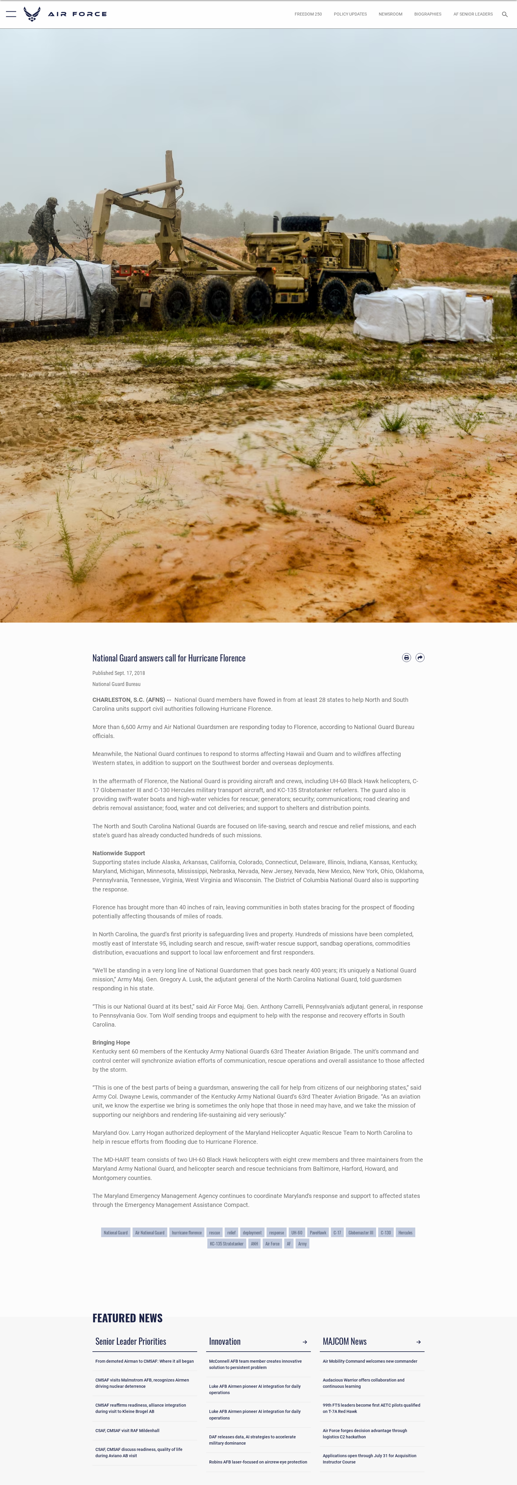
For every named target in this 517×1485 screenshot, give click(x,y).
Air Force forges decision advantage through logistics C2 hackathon (365, 1433)
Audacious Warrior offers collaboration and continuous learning (364, 1383)
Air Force (272, 1243)
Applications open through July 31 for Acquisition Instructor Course (369, 1458)
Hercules (406, 1232)
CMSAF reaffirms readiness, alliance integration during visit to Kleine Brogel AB (140, 1408)
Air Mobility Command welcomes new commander (370, 1361)
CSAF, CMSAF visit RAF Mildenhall (127, 1430)
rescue (214, 1232)
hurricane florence (187, 1232)
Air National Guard (150, 1232)
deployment (252, 1232)
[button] (9, 14)
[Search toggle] (505, 14)
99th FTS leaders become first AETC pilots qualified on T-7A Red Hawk (371, 1408)
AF (289, 1243)
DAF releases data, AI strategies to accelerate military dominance (252, 1440)
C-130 (386, 1232)
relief (231, 1232)
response (276, 1232)
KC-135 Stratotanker (227, 1243)
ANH (254, 1243)
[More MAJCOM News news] (419, 1342)
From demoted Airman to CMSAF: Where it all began (144, 1361)
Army (302, 1243)
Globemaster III (361, 1232)
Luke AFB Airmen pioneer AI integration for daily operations (255, 1389)
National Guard (116, 1232)
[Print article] (406, 657)
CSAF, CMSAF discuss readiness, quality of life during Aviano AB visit (139, 1452)
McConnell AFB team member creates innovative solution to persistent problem (255, 1364)
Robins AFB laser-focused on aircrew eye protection (258, 1462)
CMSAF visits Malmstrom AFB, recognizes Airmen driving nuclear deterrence (142, 1383)
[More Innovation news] (305, 1342)
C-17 (337, 1232)
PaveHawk (318, 1232)
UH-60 (296, 1232)
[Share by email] (420, 657)
